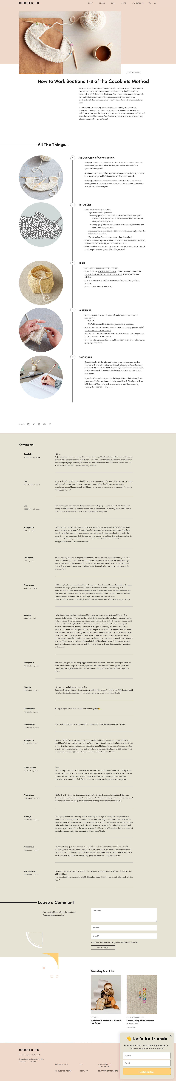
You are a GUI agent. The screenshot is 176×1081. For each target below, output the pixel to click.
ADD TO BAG (139, 1009)
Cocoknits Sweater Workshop (129, 116)
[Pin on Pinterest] (39, 425)
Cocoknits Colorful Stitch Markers (117, 184)
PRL (106, 315)
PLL (102, 315)
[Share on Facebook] (28, 425)
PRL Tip (91, 321)
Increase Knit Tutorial (135, 240)
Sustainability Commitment (104, 1065)
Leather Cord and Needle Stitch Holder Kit (103, 274)
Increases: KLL (91, 315)
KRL (99, 315)
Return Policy (61, 1064)
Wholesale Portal (63, 1071)
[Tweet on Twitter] (33, 425)
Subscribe (146, 1071)
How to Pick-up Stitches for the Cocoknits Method (120, 247)
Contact (84, 1071)
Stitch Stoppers (92, 280)
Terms (33, 1062)
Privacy (22, 1062)
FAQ (81, 1064)
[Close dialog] (170, 1036)
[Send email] (44, 425)
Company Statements (108, 1071)
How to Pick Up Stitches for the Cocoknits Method (107, 327)
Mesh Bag (89, 286)
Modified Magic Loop (107, 271)
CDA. (42, 1059)
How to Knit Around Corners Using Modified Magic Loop (109, 334)
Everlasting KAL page (101, 368)
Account (155, 3)
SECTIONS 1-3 (125, 340)
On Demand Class (118, 231)
